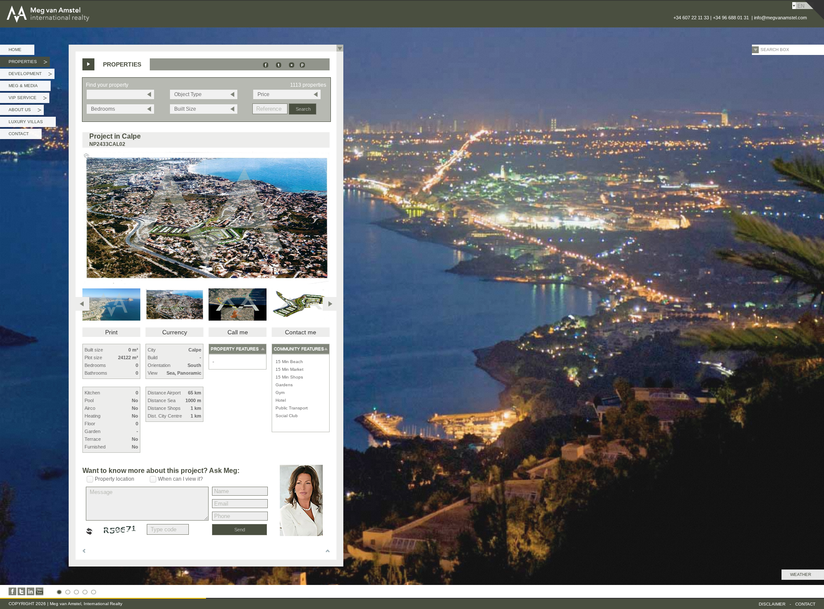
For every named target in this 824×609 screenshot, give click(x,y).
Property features (235, 348)
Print (111, 332)
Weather (800, 574)
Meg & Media (23, 85)
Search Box (774, 49)
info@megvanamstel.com (780, 17)
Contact (19, 133)
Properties (28, 63)
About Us (25, 111)
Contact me (300, 332)
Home (15, 49)
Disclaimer (772, 604)
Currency (174, 332)
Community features (299, 348)
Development (30, 75)
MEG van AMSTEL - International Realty (72, 6)
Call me (237, 332)
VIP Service (28, 99)
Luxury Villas (26, 121)
